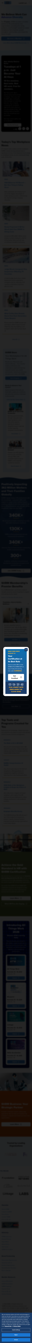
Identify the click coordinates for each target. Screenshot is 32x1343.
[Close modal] (26, 649)
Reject (16, 1334)
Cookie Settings (16, 1330)
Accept (16, 1339)
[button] (16, 677)
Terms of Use (8, 1326)
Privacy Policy (17, 1326)
